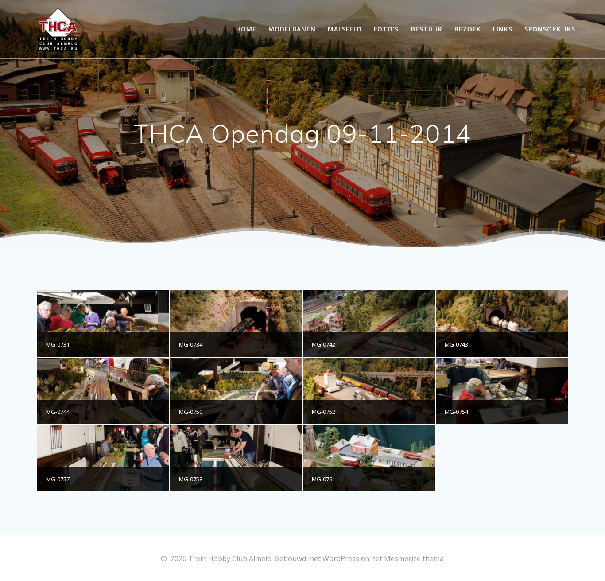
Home (246, 29)
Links (502, 29)
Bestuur (426, 29)
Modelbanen (292, 29)
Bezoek (467, 29)
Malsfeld (345, 29)
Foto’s (386, 29)
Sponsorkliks (549, 29)
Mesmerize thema (414, 558)
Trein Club (58, 29)
